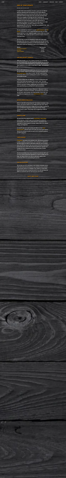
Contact (61, 2)
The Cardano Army (21, 73)
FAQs (56, 2)
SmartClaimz (37, 118)
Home (3, 2)
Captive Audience (40, 30)
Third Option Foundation (22, 48)
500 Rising (19, 50)
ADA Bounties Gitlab (38, 94)
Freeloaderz (19, 140)
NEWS (40, 2)
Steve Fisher (43, 118)
